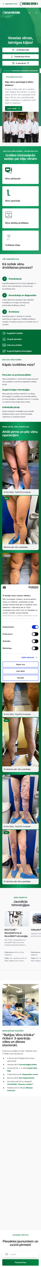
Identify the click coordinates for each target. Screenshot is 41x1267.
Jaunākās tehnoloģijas (21, 903)
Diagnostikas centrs (30, 1074)
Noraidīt (20, 678)
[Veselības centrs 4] (28, 3)
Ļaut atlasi (20, 671)
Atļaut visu (20, 664)
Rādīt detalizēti (28, 657)
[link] (9, 3)
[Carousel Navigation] (20, 70)
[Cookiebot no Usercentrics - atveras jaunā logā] (28, 587)
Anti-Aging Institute (26, 1078)
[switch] (35, 634)
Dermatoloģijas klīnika (28, 1064)
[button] (29, 12)
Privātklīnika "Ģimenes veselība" (20, 1084)
